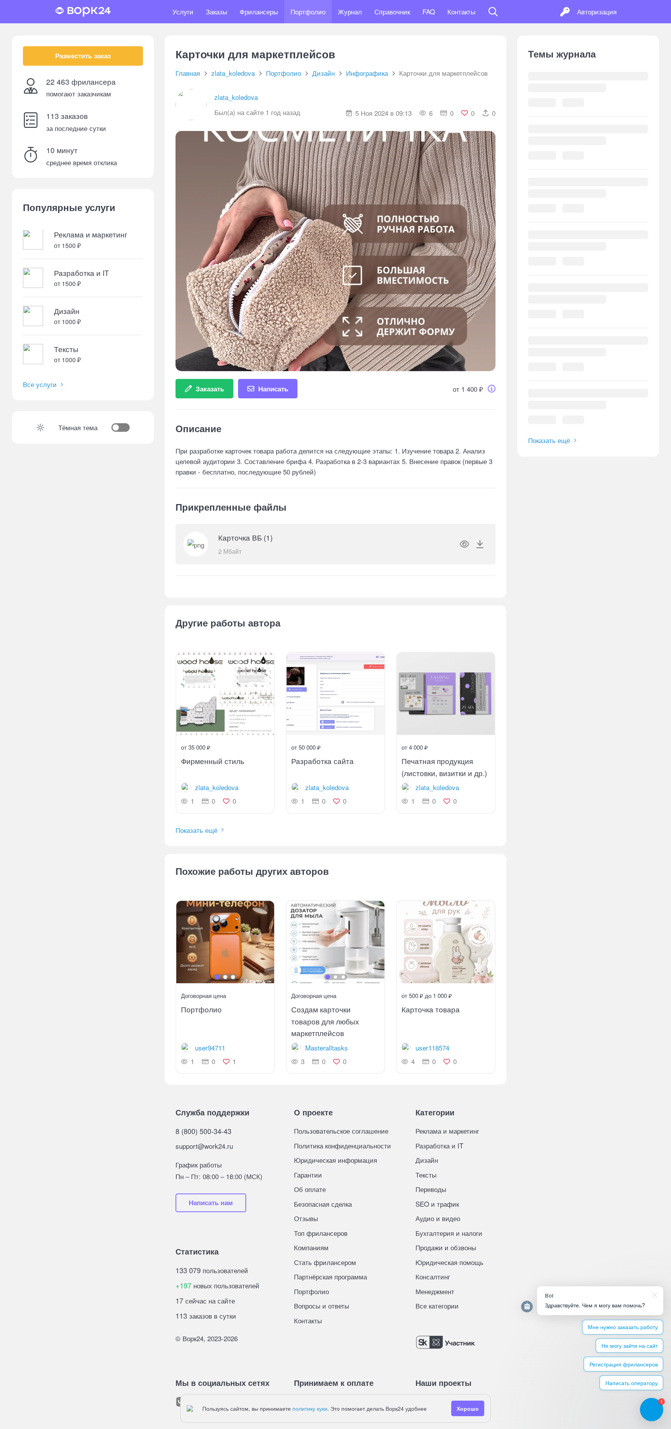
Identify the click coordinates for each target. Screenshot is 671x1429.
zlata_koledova (236, 97)
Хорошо (468, 1408)
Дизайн (426, 1160)
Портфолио (307, 11)
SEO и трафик (437, 1204)
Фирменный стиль (212, 761)
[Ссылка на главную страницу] (83, 11)
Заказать (210, 388)
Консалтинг (432, 1276)
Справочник (392, 11)
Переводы (430, 1189)
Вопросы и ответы (321, 1305)
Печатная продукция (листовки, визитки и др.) (444, 767)
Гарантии (308, 1174)
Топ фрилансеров (321, 1233)
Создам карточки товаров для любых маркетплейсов (325, 1021)
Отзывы (306, 1218)
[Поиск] (493, 11)
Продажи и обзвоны (445, 1247)
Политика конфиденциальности (342, 1145)
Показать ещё (196, 830)
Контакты (461, 11)
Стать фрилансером (325, 1262)
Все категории (437, 1305)
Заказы (216, 11)
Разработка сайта (322, 761)
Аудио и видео (437, 1218)
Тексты (425, 1174)
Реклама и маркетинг (447, 1131)
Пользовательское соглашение (341, 1131)
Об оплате (310, 1189)
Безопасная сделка (323, 1204)
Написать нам (211, 1202)
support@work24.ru (204, 1146)
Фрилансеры (259, 11)
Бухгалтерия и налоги (448, 1233)
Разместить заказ (83, 56)
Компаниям (311, 1247)
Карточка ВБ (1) (245, 537)
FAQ (428, 11)
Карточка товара (431, 1009)
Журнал (350, 11)
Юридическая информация (335, 1160)
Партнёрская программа (330, 1276)
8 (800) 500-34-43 (203, 1131)
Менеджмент (434, 1291)
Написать (273, 388)
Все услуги (40, 384)
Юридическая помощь (449, 1262)
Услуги (182, 11)
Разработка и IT (439, 1145)
